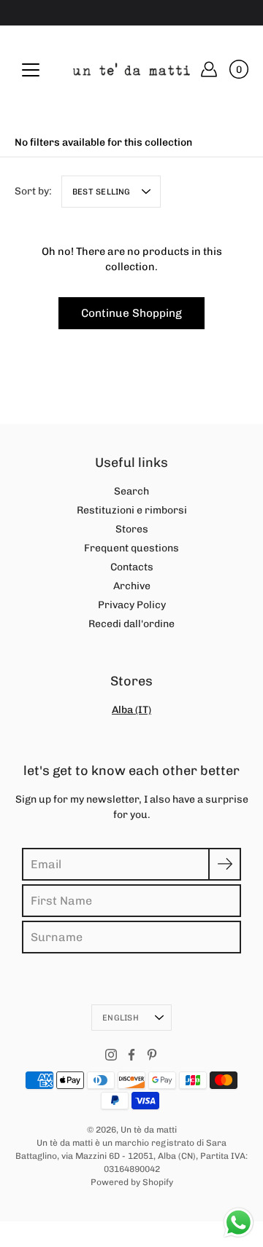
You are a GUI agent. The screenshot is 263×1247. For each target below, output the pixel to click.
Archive (131, 586)
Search (131, 491)
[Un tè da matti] (131, 69)
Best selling (101, 191)
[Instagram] (111, 1055)
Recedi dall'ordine (131, 624)
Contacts (131, 567)
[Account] (209, 69)
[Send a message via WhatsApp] (238, 1222)
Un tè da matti (149, 1130)
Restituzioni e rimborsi (132, 510)
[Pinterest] (152, 1055)
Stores (131, 529)
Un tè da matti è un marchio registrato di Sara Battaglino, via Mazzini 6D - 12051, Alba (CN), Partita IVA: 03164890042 (131, 1156)
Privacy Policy (132, 605)
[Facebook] (131, 1055)
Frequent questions (131, 548)
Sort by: (33, 191)
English (120, 1017)
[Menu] (31, 70)
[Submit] (224, 864)
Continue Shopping (131, 313)
